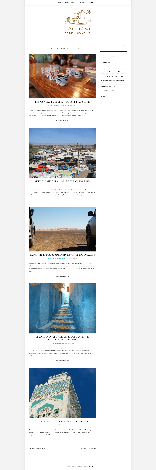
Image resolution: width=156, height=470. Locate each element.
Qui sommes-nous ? (106, 62)
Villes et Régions (69, 2)
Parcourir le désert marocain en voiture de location (62, 255)
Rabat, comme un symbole (108, 86)
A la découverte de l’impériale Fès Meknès (62, 421)
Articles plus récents (37, 448)
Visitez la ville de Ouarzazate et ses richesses (63, 181)
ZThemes (91, 466)
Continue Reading (62, 120)
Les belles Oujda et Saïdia (107, 90)
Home (59, 2)
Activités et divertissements (86, 2)
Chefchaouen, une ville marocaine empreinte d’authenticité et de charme (63, 338)
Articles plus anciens (88, 448)
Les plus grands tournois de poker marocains (62, 102)
